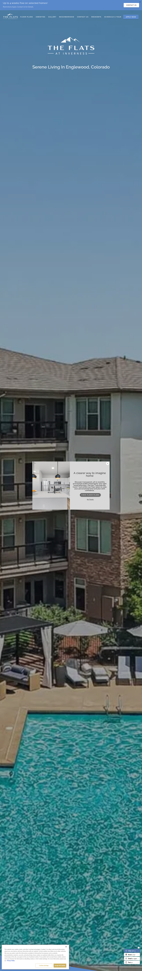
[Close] (66, 947)
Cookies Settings (44, 965)
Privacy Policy (11, 960)
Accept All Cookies (60, 965)
